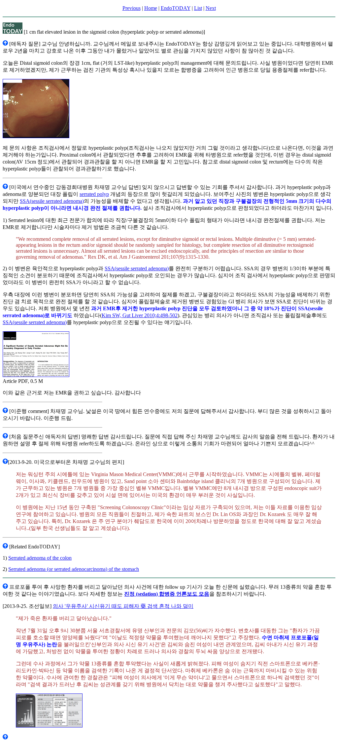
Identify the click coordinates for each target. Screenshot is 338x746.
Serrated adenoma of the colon (40, 558)
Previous (131, 8)
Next (211, 8)
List (198, 8)
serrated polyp (94, 194)
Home (150, 8)
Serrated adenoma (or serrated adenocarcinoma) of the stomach (73, 569)
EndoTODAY (175, 8)
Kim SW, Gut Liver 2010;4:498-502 (140, 315)
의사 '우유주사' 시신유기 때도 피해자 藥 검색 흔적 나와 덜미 (123, 606)
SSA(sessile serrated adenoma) (52, 201)
